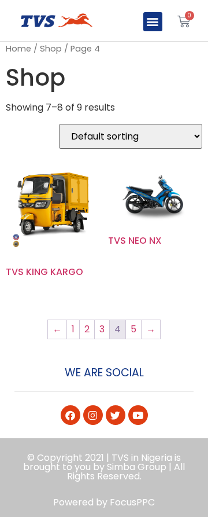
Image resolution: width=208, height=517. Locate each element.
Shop (51, 48)
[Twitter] (115, 415)
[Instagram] (93, 415)
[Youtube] (138, 415)
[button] (152, 21)
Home (18, 48)
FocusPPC (132, 502)
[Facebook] (70, 415)
